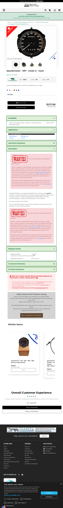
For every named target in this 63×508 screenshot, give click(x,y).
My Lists (27, 455)
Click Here (40, 1)
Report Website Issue (50, 453)
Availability (12, 118)
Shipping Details (14, 249)
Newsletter (6, 451)
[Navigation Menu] (4, 10)
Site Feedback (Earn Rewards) (11, 461)
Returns (27, 461)
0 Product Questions (16, 269)
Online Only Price (51, 106)
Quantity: (10, 94)
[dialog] (31, 495)
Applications (13, 130)
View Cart (27, 446)
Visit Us (5, 468)
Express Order (28, 451)
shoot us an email (41, 172)
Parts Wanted (7, 455)
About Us (6, 463)
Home (5, 446)
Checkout (27, 448)
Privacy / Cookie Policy (9, 457)
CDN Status (47, 451)
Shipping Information (30, 459)
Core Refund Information (31, 463)
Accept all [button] (49, 493)
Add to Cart (21, 103)
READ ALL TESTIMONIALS (31, 411)
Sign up (44, 436)
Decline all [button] (49, 497)
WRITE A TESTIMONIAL (32, 407)
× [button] (61, 483)
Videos (5, 448)
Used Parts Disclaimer (16, 143)
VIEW (23, 370)
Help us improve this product (31, 315)
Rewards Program (8, 453)
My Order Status (29, 453)
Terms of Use (7, 459)
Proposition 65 (40, 281)
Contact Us (6, 465)
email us (48, 184)
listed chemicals (44, 285)
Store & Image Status (50, 446)
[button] (21, 495)
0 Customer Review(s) (16, 264)
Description (12, 149)
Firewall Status (48, 448)
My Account (28, 457)
